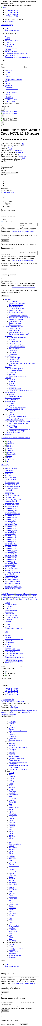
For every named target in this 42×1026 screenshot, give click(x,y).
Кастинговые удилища (17, 303)
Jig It (10, 891)
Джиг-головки (14, 361)
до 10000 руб (9, 574)
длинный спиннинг (12, 579)
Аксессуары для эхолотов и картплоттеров (24, 418)
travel (6, 481)
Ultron (11, 784)
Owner (11, 827)
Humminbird (13, 897)
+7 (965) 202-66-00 (11, 692)
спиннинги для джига (12, 585)
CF (10, 924)
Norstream (12, 871)
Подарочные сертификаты (14, 432)
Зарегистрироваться (12, 30)
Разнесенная (22, 156)
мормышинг (9, 472)
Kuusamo (12, 824)
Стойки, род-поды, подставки (19, 421)
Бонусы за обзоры (11, 51)
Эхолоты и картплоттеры (18, 416)
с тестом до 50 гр (11, 550)
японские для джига (12, 503)
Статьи (7, 78)
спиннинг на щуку (11, 484)
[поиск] (21, 666)
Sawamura (12, 858)
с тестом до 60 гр (11, 530)
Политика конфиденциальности (16, 53)
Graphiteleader (13, 904)
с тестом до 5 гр (10, 512)
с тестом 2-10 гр (10, 528)
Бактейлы (12, 352)
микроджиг (9, 470)
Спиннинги (13, 301)
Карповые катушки (15, 321)
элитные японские (11, 506)
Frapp (11, 835)
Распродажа (9, 87)
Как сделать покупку (12, 40)
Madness (12, 787)
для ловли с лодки (11, 576)
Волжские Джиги (15, 844)
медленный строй (11, 501)
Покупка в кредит (7, 25)
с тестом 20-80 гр (11, 556)
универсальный (10, 479)
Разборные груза (14, 358)
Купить (4, 172)
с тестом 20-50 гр (11, 557)
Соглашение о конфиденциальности (17, 57)
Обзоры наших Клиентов (18, 731)
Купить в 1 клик (13, 172)
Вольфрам (12, 365)
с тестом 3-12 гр (10, 546)
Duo (10, 917)
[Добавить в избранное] (2, 109)
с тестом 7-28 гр (10, 541)
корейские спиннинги (12, 581)
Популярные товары (12, 604)
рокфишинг (9, 492)
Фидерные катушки (16, 319)
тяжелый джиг (10, 567)
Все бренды (5, 465)
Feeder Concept (14, 807)
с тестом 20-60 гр (11, 559)
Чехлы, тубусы (10, 392)
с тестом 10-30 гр (11, 510)
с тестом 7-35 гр (10, 548)
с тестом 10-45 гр (11, 563)
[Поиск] (26, 67)
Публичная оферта (11, 55)
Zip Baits (12, 837)
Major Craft (13, 882)
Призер (11, 864)
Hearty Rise (13, 899)
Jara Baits (12, 893)
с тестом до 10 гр (11, 517)
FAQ (6, 74)
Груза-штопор (14, 359)
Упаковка (8, 50)
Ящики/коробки (10, 401)
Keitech (11, 888)
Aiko (10, 939)
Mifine (11, 780)
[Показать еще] (1, 592)
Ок (2, 716)
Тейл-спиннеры (14, 348)
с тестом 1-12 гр (10, 526)
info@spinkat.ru (10, 21)
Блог (6, 81)
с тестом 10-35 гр (11, 552)
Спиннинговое (16, 150)
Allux (11, 937)
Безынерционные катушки (18, 316)
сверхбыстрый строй (12, 495)
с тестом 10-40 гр (11, 525)
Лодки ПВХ (13, 427)
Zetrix (11, 838)
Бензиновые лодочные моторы (19, 429)
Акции (7, 37)
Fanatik (11, 911)
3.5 (23, 145)
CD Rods (12, 928)
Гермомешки (13, 400)
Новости (8, 76)
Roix (10, 785)
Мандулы (12, 343)
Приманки (8, 336)
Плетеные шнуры (15, 328)
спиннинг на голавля (12, 572)
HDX (11, 900)
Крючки (7, 367)
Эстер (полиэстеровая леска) (19, 334)
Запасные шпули (15, 325)
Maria (11, 831)
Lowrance (12, 886)
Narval (11, 833)
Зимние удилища (15, 310)
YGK (11, 842)
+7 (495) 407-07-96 (11, 689)
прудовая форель (11, 468)
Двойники (12, 372)
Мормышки (13, 354)
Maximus (12, 878)
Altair (11, 935)
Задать (4, 269)
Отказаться (8, 716)
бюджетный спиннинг (12, 486)
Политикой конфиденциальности (23, 231)
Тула (10, 774)
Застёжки (12, 383)
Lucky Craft (13, 884)
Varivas (11, 846)
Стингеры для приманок (17, 376)
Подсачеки (12, 410)
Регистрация (9, 44)
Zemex (11, 840)
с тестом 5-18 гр (10, 539)
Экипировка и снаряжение (14, 420)
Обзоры (7, 72)
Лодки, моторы (10, 425)
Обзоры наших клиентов (13, 80)
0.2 (23, 143)
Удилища (8, 299)
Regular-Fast (10, 147)
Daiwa (11, 922)
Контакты (8, 85)
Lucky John (13, 815)
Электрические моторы (17, 431)
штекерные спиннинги (13, 588)
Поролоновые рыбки (16, 341)
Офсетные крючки (15, 370)
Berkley (11, 818)
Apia (10, 933)
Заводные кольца (15, 389)
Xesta (11, 789)
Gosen (11, 906)
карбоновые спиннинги (13, 587)
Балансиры (13, 350)
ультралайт (8, 490)
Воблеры (12, 339)
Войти (7, 28)
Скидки (7, 39)
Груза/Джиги (9, 356)
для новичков (9, 475)
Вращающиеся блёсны (17, 347)
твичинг (8, 473)
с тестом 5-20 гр (10, 532)
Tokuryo (11, 849)
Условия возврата (11, 48)
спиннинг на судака (12, 483)
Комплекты (9, 434)
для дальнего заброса (12, 568)
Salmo (11, 829)
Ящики (11, 403)
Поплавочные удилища (17, 308)
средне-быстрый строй (13, 499)
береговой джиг (10, 477)
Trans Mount (13, 847)
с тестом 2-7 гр (10, 561)
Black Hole (12, 930)
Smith (11, 855)
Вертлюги (12, 387)
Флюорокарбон (14, 330)
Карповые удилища (16, 306)
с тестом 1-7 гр (10, 523)
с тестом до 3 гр (10, 521)
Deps (10, 919)
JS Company (13, 889)
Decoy (11, 920)
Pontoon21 (12, 802)
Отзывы (7, 83)
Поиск (3, 60)
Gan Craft (12, 778)
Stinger (11, 853)
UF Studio (12, 813)
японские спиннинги (12, 514)
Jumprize (12, 800)
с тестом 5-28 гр (10, 515)
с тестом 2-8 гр (10, 543)
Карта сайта (9, 612)
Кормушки (12, 381)
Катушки (8, 314)
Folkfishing (12, 793)
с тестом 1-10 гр (10, 508)
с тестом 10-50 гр (11, 537)
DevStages (14, 707)
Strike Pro (12, 826)
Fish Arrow (12, 791)
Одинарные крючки (16, 368)
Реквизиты (8, 46)
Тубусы (11, 394)
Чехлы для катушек (15, 396)
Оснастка (8, 378)
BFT (10, 796)
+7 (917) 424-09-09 (11, 691)
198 (10, 149)
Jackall (11, 895)
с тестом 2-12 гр (10, 536)
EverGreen (12, 913)
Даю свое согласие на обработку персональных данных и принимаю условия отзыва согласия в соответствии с (18, 229)
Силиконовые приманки (17, 337)
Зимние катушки (15, 323)
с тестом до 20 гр (11, 545)
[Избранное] (2, 65)
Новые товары (10, 614)
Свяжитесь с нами (11, 615)
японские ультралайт (12, 505)
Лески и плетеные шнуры (14, 327)
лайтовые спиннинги (12, 583)
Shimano (12, 857)
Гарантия (8, 42)
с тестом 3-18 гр (10, 534)
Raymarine (12, 862)
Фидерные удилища (16, 305)
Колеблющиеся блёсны (17, 345)
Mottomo (12, 873)
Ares (10, 804)
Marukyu (12, 880)
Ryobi (11, 860)
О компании (9, 606)
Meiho (11, 809)
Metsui (11, 877)
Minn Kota (12, 875)
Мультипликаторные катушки (19, 317)
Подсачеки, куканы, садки (14, 409)
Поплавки (12, 379)
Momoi (11, 782)
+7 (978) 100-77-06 (11, 694)
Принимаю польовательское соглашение (17, 1008)
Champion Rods (14, 926)
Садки (11, 412)
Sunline (11, 851)
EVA (23, 158)
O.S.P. (11, 868)
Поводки (12, 385)
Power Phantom (14, 866)
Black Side (12, 798)
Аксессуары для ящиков (17, 407)
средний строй (10, 497)
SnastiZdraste (13, 795)
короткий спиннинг (12, 577)
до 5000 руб (9, 570)
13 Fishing (12, 940)
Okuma (11, 869)
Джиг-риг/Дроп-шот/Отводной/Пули (22, 363)
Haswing (12, 822)
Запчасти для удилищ (16, 312)
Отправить (5, 240)
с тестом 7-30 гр (10, 565)
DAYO (11, 773)
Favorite (11, 909)
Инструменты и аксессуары (18, 423)
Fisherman (12, 908)
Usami (11, 816)
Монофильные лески (16, 332)
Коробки (12, 405)
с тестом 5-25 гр (10, 519)
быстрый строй (10, 494)
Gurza (11, 902)
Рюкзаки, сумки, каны (12, 398)
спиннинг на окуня (11, 488)
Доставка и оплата (11, 89)
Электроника (9, 414)
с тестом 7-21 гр (10, 554)
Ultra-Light (19, 152)
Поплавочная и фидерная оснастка (21, 390)
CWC (11, 811)
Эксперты (8, 70)
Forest (11, 820)
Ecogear (11, 915)
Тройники (12, 374)
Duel (10, 805)
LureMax (12, 776)
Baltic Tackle (13, 931)
